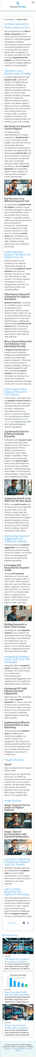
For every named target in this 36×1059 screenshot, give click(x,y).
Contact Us (8, 1048)
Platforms (12, 923)
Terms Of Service (19, 1048)
